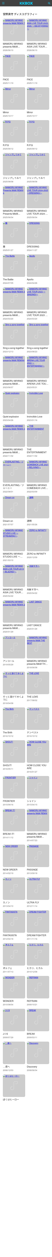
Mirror (6, 112)
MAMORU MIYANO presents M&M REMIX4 (13, 383)
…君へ (6, 1066)
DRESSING (33, 246)
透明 (29, 521)
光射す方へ (32, 589)
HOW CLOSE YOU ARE (36, 767)
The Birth (7, 732)
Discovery (32, 1066)
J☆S (5, 1033)
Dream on (8, 521)
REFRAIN (32, 1001)
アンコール (8, 661)
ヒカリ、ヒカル (35, 968)
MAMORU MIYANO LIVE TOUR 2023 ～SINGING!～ (37, 315)
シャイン (31, 801)
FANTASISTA (10, 935)
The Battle (8, 279)
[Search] (49, 3)
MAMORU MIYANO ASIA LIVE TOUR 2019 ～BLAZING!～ (13, 592)
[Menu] (3, 3)
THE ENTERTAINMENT (37, 451)
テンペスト (32, 732)
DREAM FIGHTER (36, 935)
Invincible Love (34, 416)
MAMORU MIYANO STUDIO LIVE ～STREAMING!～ (13, 556)
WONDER (8, 1001)
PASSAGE (32, 869)
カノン (6, 902)
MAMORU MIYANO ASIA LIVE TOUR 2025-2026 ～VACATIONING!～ (37, 48)
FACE (6, 79)
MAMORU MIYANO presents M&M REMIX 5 (13, 315)
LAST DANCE (34, 625)
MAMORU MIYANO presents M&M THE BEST (37, 663)
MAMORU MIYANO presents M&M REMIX (37, 836)
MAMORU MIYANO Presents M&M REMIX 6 (13, 213)
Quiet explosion (11, 416)
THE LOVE (32, 696)
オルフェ (7, 968)
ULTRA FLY (33, 902)
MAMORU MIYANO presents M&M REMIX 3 (13, 452)
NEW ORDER (10, 869)
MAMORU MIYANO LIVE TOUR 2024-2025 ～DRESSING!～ (37, 215)
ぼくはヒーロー (11, 1099)
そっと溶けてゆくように (13, 698)
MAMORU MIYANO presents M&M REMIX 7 (13, 46)
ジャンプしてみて (12, 178)
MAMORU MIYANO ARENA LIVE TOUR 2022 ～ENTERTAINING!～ (37, 385)
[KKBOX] (26, 3)
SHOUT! (7, 765)
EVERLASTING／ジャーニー (13, 486)
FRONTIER (9, 801)
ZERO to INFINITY (36, 553)
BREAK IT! (8, 833)
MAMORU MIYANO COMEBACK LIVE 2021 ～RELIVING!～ (38, 488)
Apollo (30, 279)
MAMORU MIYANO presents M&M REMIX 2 (13, 628)
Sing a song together (13, 348)
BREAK (31, 1033)
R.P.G (6, 145)
